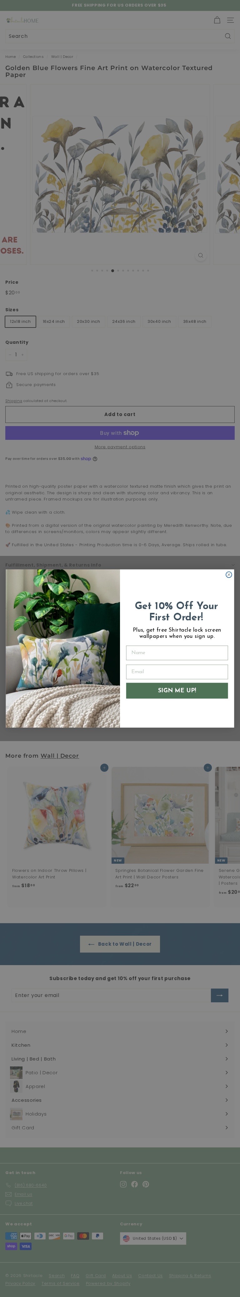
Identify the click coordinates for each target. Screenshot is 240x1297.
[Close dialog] (229, 575)
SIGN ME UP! (177, 691)
